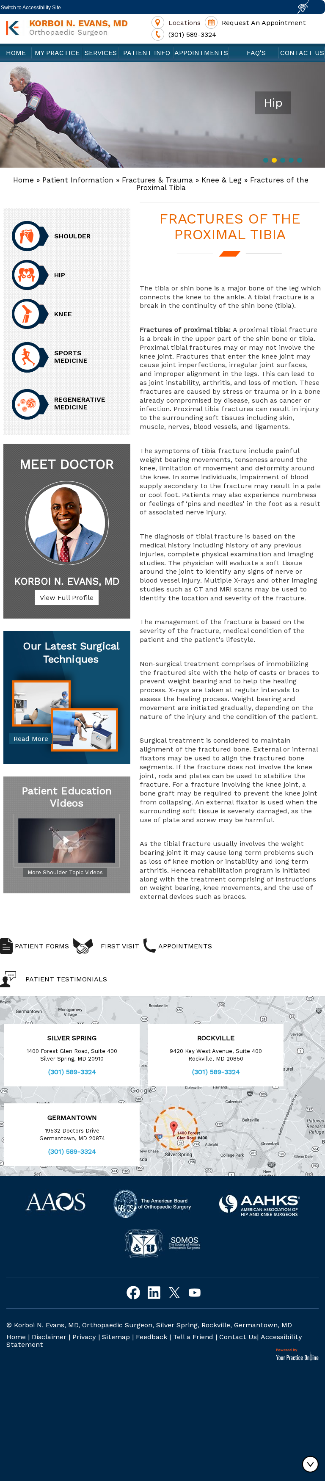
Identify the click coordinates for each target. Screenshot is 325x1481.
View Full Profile (67, 598)
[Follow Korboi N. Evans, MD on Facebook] (133, 1293)
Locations (184, 23)
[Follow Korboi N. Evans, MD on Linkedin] (154, 1293)
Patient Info (146, 53)
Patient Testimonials (66, 979)
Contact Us (302, 53)
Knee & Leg (221, 180)
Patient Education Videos (67, 797)
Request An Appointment (264, 23)
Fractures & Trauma (157, 180)
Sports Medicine (71, 357)
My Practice (57, 53)
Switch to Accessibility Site (31, 8)
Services (101, 53)
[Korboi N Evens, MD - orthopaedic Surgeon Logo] (67, 28)
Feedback (151, 1337)
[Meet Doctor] (67, 523)
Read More (31, 739)
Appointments (201, 53)
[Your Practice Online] (297, 1354)
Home (16, 53)
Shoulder (72, 236)
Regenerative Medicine (79, 403)
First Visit (120, 946)
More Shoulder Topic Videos (65, 872)
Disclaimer (49, 1337)
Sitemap (116, 1337)
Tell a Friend (193, 1337)
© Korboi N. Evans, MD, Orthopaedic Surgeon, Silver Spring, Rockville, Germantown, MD (149, 1325)
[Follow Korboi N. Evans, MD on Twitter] (174, 1293)
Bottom (312, 1464)
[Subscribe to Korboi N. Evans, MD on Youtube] (194, 1293)
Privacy (84, 1337)
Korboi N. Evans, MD (66, 581)
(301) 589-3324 (192, 34)
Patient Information (77, 180)
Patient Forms (42, 946)
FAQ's (254, 53)
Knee (63, 314)
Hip (59, 275)
